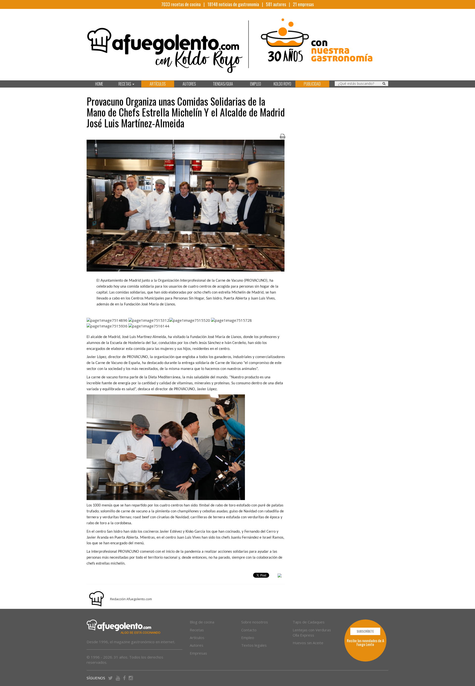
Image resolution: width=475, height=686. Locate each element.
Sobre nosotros (254, 621)
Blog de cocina (202, 621)
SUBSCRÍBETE (365, 631)
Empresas (198, 653)
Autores (196, 645)
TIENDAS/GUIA (223, 84)
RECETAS (125, 84)
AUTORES (189, 84)
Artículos (197, 637)
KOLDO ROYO (282, 84)
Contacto (249, 629)
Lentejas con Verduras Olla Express (312, 632)
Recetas (197, 629)
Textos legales (254, 645)
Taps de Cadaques (309, 621)
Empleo (247, 637)
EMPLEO (255, 84)
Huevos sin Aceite (308, 642)
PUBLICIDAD (312, 84)
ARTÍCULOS (158, 84)
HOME (99, 84)
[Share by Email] (280, 576)
